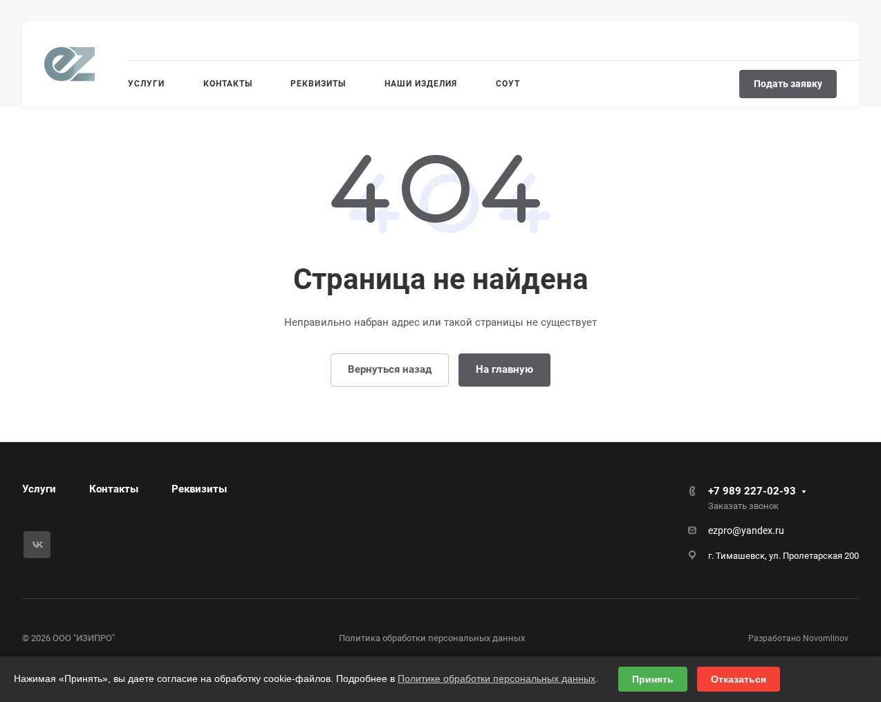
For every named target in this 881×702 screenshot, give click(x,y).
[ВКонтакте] (37, 544)
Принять (653, 679)
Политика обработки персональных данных (432, 638)
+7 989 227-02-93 (752, 491)
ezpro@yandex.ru (746, 530)
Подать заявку (788, 83)
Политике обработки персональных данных (496, 678)
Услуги (39, 489)
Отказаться (738, 679)
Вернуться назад (390, 369)
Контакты (113, 489)
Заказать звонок (743, 506)
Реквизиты (199, 489)
